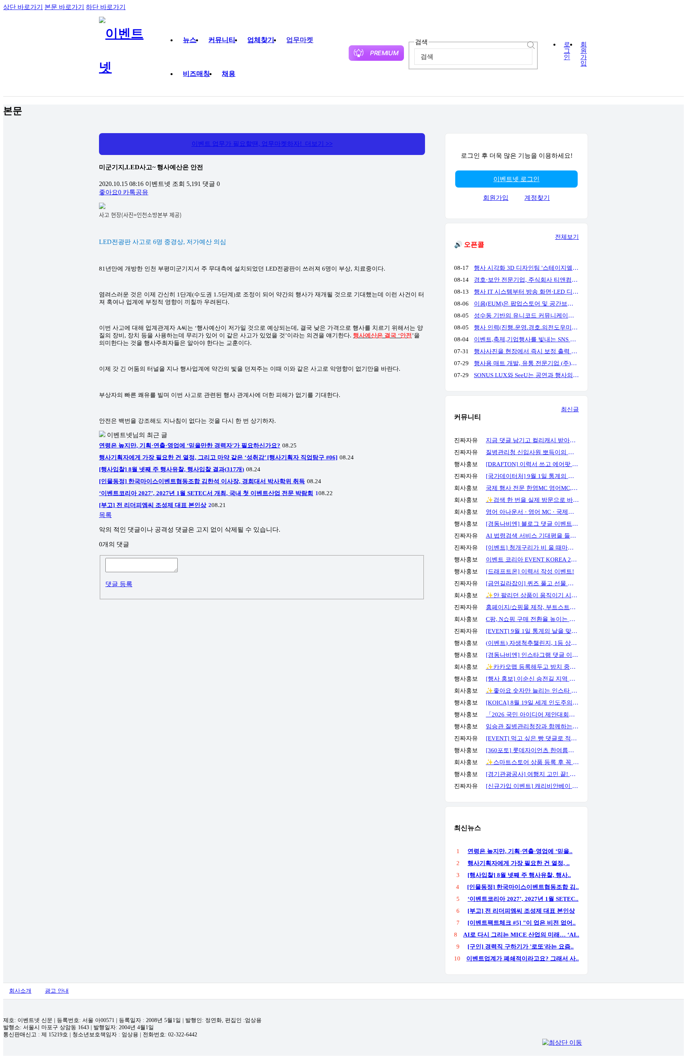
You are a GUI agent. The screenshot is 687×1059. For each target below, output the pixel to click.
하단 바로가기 (106, 7)
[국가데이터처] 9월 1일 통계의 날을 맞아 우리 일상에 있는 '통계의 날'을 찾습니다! (532, 476)
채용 (228, 73)
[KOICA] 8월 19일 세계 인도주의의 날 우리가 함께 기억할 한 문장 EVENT (532, 702)
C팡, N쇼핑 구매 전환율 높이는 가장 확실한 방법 (532, 619)
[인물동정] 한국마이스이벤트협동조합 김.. (523, 887)
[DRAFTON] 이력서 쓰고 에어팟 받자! (532, 464)
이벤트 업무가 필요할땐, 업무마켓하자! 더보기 (262, 143)
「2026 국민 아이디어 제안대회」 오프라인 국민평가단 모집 (532, 714)
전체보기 (567, 237)
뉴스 (189, 40)
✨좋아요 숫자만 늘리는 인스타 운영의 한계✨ (532, 690)
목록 (105, 514)
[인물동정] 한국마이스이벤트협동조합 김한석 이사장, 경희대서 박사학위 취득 (202, 481)
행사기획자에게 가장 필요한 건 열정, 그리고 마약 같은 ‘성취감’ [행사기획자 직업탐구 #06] (218, 457)
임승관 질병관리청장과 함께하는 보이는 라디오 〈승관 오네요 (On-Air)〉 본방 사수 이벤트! (532, 726)
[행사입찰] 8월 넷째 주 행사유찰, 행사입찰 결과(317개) (171, 469)
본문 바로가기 (64, 7)
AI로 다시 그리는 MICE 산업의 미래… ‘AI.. (521, 934)
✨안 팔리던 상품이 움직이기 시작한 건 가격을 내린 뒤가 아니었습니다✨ (532, 595)
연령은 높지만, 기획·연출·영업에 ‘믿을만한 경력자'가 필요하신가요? (189, 445)
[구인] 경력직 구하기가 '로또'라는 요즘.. (521, 946)
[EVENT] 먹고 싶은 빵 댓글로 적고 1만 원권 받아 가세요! (532, 738)
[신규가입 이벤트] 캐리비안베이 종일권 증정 (532, 786)
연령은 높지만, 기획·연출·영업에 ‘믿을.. (520, 851)
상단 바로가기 (23, 7)
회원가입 (583, 54)
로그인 (567, 50)
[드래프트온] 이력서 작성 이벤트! (530, 571)
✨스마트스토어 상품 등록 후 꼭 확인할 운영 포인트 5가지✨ (532, 762)
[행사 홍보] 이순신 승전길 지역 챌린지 (532, 679)
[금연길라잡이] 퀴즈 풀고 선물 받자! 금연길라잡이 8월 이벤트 (532, 583)
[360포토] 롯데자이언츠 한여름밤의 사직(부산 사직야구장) (532, 750)
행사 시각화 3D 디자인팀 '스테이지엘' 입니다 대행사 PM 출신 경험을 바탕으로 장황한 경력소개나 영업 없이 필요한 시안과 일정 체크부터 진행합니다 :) (526, 268)
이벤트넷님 (123, 435)
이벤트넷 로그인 (516, 179)
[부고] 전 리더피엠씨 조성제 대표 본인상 (152, 505)
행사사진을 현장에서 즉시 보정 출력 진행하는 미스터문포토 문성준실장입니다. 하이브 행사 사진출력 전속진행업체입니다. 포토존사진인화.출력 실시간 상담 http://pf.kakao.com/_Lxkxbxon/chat (526, 351)
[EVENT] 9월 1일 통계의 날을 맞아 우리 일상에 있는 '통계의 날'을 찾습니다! (532, 631)
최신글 (570, 409)
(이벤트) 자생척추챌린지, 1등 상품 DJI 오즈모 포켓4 (532, 643)
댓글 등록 (118, 584)
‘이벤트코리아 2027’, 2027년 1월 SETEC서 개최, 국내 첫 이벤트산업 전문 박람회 (206, 493)
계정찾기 (537, 197)
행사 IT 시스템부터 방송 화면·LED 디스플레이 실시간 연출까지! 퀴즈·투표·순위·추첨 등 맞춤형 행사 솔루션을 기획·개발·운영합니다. (526, 291)
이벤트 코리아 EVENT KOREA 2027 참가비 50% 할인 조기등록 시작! (532, 559)
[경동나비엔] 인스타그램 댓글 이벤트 (532, 655)
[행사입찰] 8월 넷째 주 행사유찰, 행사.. (519, 875)
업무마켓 (299, 40)
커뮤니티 (221, 40)
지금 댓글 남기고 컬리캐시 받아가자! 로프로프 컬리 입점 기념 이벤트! (532, 440)
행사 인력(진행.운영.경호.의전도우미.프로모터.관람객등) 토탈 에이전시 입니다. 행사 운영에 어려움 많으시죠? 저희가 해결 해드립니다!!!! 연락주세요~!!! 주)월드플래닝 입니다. (526, 327)
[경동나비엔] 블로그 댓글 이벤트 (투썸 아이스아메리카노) (532, 524)
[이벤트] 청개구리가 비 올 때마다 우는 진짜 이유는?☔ (532, 547)
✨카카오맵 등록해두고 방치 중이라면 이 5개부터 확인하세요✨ (532, 667)
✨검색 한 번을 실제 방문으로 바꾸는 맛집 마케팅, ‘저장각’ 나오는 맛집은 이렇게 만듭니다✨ (532, 500)
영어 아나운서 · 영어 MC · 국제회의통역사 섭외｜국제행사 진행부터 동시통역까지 (532, 512)
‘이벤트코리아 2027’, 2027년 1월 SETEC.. (523, 899)
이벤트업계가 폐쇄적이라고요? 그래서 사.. (522, 958)
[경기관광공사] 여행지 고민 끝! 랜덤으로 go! (532, 774)
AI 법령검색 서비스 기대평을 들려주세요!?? (532, 535)
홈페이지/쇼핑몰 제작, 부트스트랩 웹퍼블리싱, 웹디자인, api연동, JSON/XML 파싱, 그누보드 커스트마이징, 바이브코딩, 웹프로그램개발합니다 (532, 607)
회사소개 (20, 991)
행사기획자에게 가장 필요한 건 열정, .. (519, 863)
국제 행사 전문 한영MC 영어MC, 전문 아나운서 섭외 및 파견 (532, 488)
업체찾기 (260, 40)
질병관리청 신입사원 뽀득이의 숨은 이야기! (532, 452)
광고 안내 (57, 991)
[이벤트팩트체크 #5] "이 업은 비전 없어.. (522, 923)
